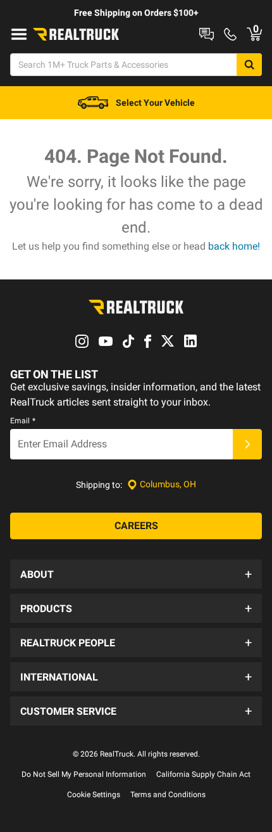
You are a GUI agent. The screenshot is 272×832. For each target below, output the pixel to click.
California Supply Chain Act (203, 774)
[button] (136, 574)
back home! (234, 246)
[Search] (249, 64)
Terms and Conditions (168, 794)
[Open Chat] (206, 34)
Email (22, 420)
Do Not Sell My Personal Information (84, 774)
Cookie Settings (93, 794)
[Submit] (247, 444)
